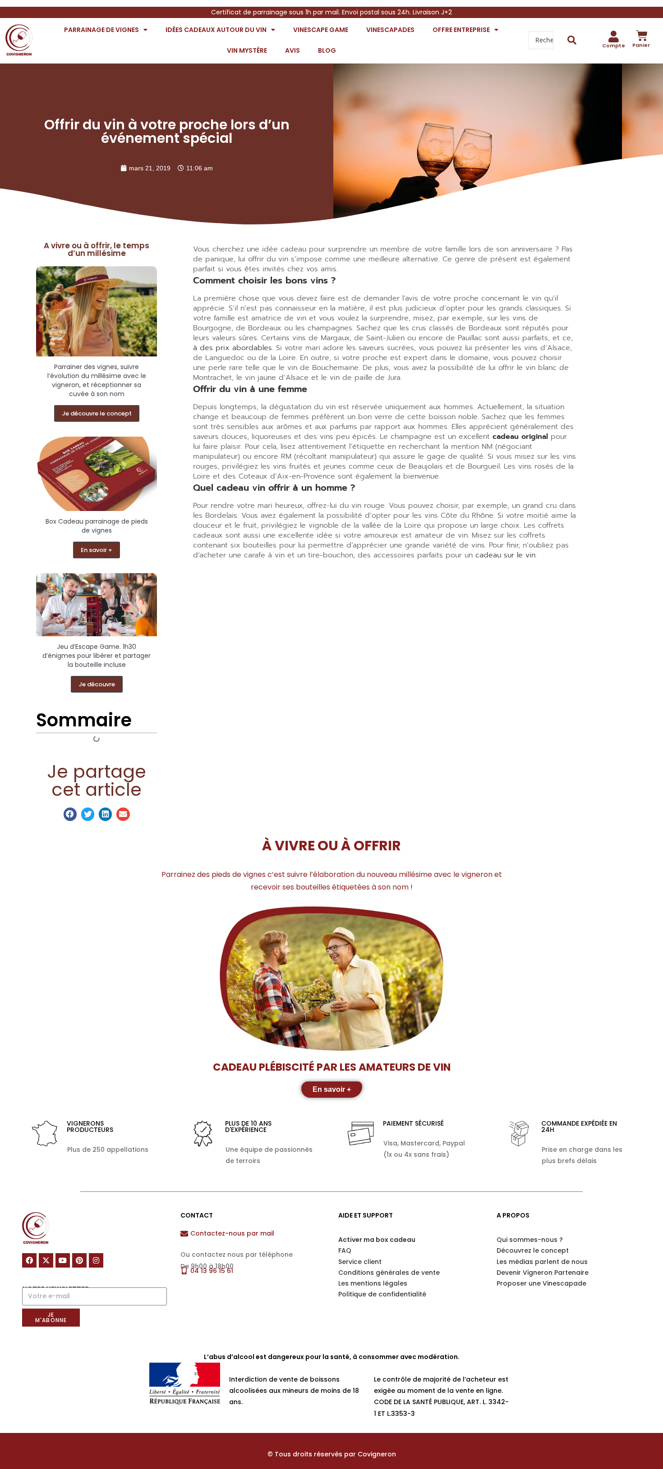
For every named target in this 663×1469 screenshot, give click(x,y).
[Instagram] (96, 1260)
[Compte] (614, 36)
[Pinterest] (79, 1260)
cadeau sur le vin (505, 555)
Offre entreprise (461, 29)
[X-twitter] (46, 1260)
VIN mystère (247, 50)
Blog (327, 50)
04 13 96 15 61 (211, 1270)
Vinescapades (390, 29)
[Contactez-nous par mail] (184, 1233)
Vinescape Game (320, 29)
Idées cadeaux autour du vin (216, 29)
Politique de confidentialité (382, 1294)
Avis (292, 50)
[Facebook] (29, 1260)
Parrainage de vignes (101, 29)
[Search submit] (572, 40)
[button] (70, 814)
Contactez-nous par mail (232, 1233)
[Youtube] (62, 1260)
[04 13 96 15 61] (184, 1270)
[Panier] (641, 35)
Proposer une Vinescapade (541, 1283)
